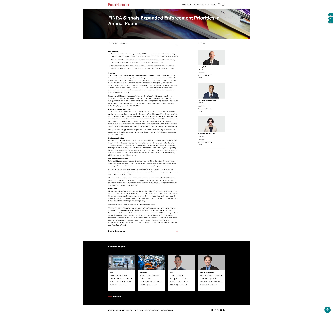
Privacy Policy (129, 310)
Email (200, 78)
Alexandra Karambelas (206, 134)
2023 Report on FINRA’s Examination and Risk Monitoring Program (134, 75)
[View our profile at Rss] (224, 310)
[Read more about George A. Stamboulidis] (211, 91)
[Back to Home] (118, 4)
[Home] (329, 15)
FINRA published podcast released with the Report (135, 96)
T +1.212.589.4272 (205, 75)
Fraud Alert (163, 310)
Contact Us (170, 310)
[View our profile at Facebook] (215, 310)
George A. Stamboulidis (207, 100)
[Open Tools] (329, 22)
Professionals (187, 4)
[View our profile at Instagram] (218, 310)
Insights (213, 4)
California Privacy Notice (151, 310)
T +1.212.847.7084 (205, 142)
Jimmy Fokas (203, 67)
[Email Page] (329, 18)
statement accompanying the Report (128, 78)
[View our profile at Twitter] (212, 310)
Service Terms (139, 310)
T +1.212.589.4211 (205, 109)
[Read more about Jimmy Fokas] (211, 57)
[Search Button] (219, 4)
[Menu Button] (223, 4)
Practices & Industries (201, 4)
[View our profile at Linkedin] (209, 310)
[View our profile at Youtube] (221, 310)
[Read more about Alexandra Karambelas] (211, 124)
